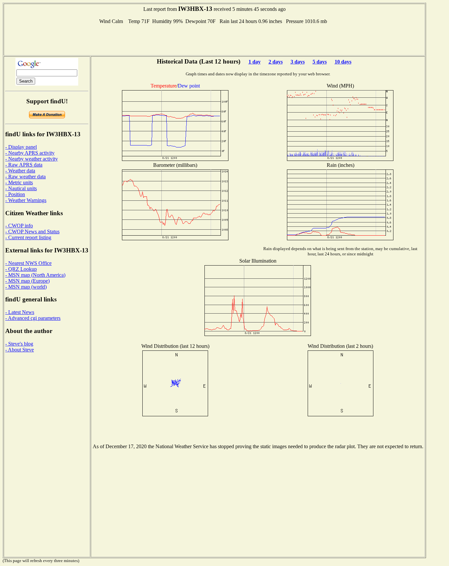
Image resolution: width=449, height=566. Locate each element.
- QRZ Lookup (21, 269)
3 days (298, 61)
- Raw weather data (25, 176)
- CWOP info (19, 225)
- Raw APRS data (23, 164)
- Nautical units (21, 188)
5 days (320, 61)
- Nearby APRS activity (30, 153)
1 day (254, 61)
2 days (276, 61)
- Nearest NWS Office (28, 263)
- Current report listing (28, 237)
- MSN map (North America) (35, 275)
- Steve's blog (19, 344)
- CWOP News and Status (32, 231)
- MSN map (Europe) (27, 281)
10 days (343, 61)
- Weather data (20, 170)
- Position (15, 194)
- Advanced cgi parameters (32, 318)
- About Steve (19, 349)
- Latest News (19, 312)
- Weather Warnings (25, 200)
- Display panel (21, 147)
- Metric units (19, 182)
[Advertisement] (214, 39)
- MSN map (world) (26, 287)
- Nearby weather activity (31, 159)
